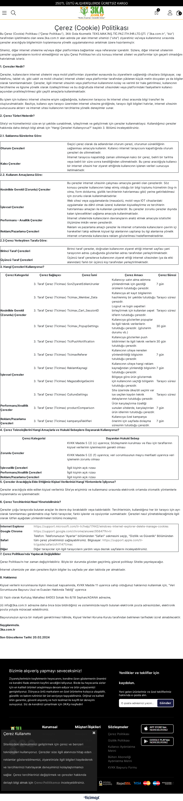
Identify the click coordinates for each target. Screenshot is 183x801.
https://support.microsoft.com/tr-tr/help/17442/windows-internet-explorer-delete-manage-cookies (101, 526)
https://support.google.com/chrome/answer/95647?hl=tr (73, 531)
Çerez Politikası (118, 734)
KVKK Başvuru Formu (122, 767)
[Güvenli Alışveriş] (136, 783)
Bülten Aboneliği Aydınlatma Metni (120, 759)
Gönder (165, 703)
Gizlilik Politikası (119, 740)
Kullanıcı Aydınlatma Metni (121, 748)
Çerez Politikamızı (47, 782)
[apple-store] (157, 728)
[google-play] (157, 741)
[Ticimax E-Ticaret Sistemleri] (92, 798)
